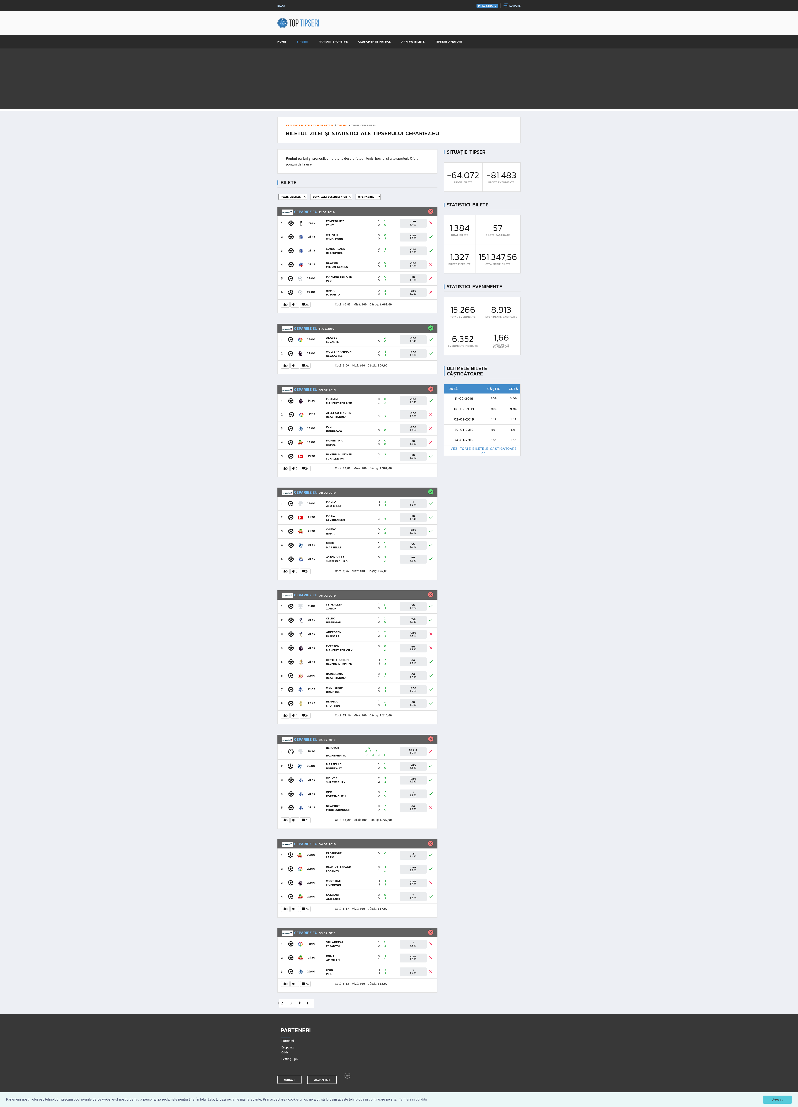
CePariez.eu (305, 212)
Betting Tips (289, 1059)
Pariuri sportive (333, 42)
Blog (281, 6)
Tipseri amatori (448, 42)
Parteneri (287, 1040)
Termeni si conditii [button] (413, 1099)
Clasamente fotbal (374, 42)
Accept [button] (777, 1099)
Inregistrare (487, 6)
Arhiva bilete (413, 42)
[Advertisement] (399, 79)
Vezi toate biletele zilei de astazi (309, 125)
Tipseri (302, 42)
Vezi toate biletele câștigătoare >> (484, 450)
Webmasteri (322, 1080)
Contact (289, 1080)
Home (281, 42)
